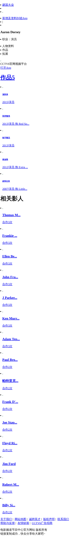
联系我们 (63, 519)
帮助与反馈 (7, 523)
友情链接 (23, 523)
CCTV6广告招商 (42, 523)
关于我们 (6, 519)
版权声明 (49, 519)
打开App (5, 67)
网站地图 (20, 519)
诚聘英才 (34, 519)
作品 (7, 77)
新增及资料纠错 (14, 18)
